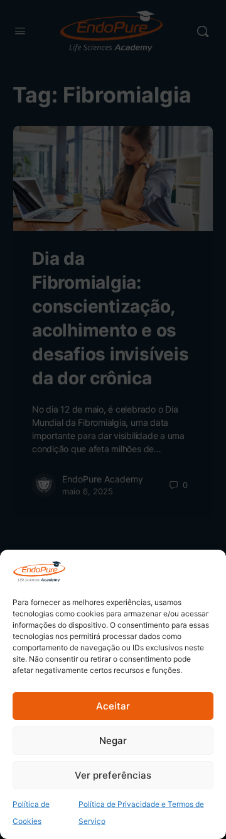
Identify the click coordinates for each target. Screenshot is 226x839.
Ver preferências (113, 775)
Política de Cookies (31, 812)
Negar (113, 741)
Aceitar (113, 706)
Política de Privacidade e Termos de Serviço (141, 812)
